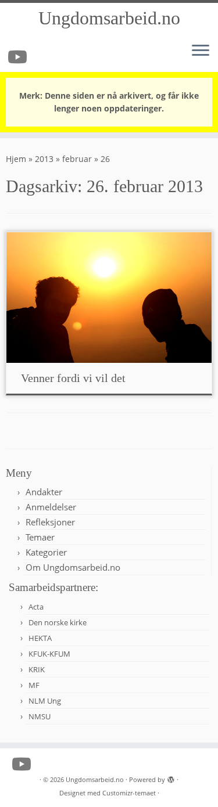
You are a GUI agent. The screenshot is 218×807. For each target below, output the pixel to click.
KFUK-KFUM (49, 654)
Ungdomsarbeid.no (109, 18)
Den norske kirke (57, 622)
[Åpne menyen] (200, 51)
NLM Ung (44, 701)
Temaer (40, 537)
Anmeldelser (51, 507)
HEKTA (40, 638)
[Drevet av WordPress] (171, 777)
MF (34, 685)
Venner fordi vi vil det (73, 378)
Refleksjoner (50, 522)
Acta (36, 606)
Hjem (16, 158)
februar (77, 158)
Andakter (44, 492)
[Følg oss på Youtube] (19, 57)
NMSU (39, 716)
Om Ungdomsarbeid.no (73, 567)
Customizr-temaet (129, 792)
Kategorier (46, 552)
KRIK (36, 669)
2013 (44, 158)
